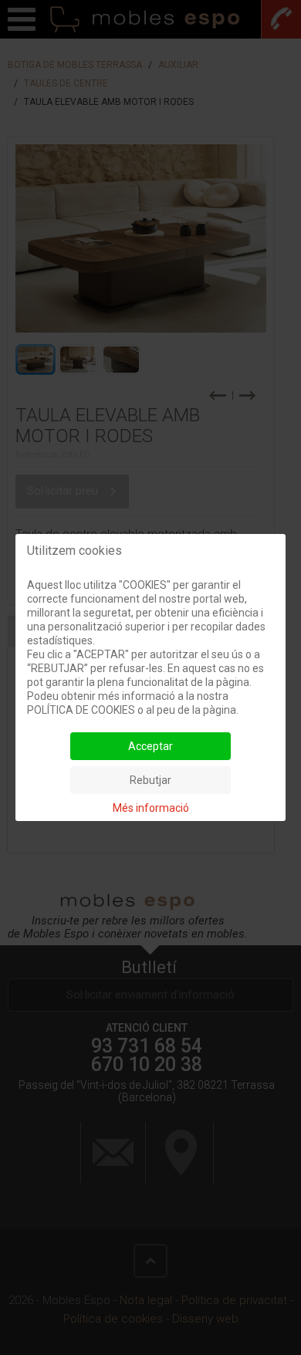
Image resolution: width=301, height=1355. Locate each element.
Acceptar (150, 746)
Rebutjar (150, 780)
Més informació (151, 808)
